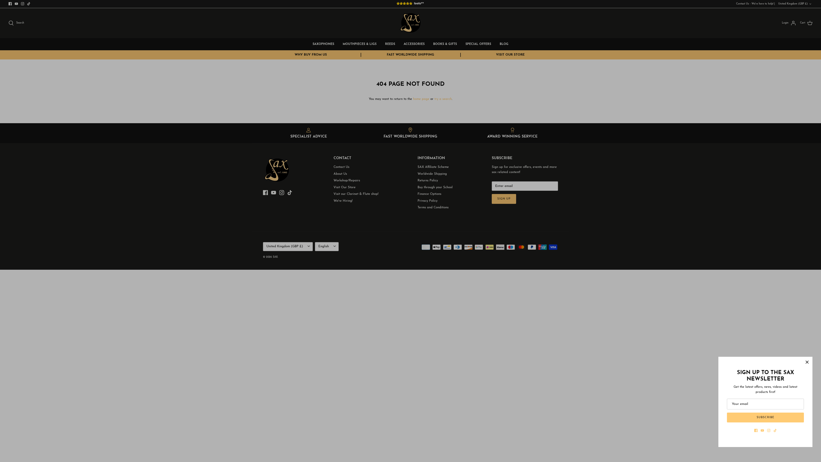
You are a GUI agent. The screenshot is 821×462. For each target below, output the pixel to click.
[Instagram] (768, 430)
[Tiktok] (775, 430)
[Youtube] (762, 430)
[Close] (807, 362)
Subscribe (765, 417)
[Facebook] (756, 430)
